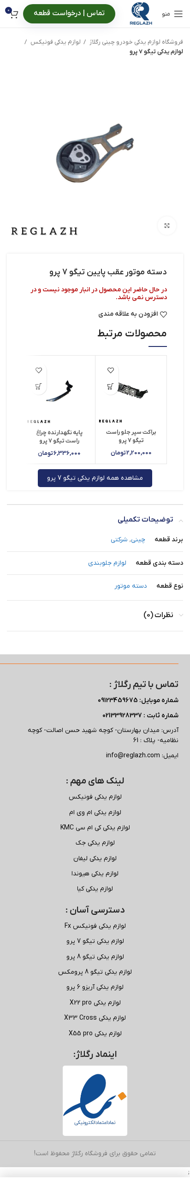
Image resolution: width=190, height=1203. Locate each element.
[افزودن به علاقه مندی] (110, 371)
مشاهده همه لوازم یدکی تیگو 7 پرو (95, 478)
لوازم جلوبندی (107, 563)
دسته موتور (130, 586)
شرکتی (119, 539)
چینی (138, 539)
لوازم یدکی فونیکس (55, 42)
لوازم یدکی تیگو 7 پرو (156, 52)
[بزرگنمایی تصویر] (167, 225)
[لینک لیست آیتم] (95, 797)
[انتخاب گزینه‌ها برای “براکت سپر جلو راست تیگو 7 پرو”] (110, 387)
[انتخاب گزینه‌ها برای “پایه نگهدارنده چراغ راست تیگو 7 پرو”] (38, 387)
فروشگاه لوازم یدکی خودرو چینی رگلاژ (135, 42)
